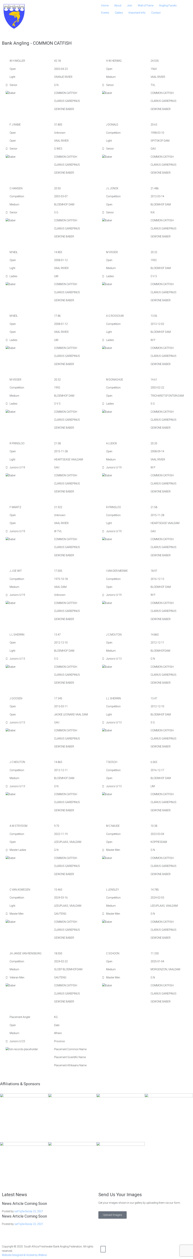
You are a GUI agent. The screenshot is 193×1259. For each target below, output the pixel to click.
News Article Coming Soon (24, 1203)
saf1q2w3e (21, 1211)
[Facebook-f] (103, 1249)
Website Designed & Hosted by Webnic (24, 1255)
